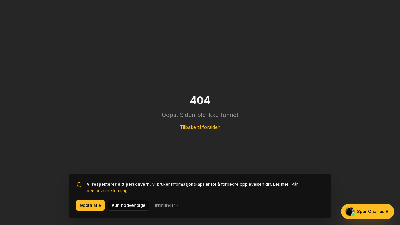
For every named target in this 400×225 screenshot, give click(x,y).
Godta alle (90, 205)
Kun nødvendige (129, 205)
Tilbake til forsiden (200, 127)
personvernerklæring (107, 190)
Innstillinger (165, 205)
